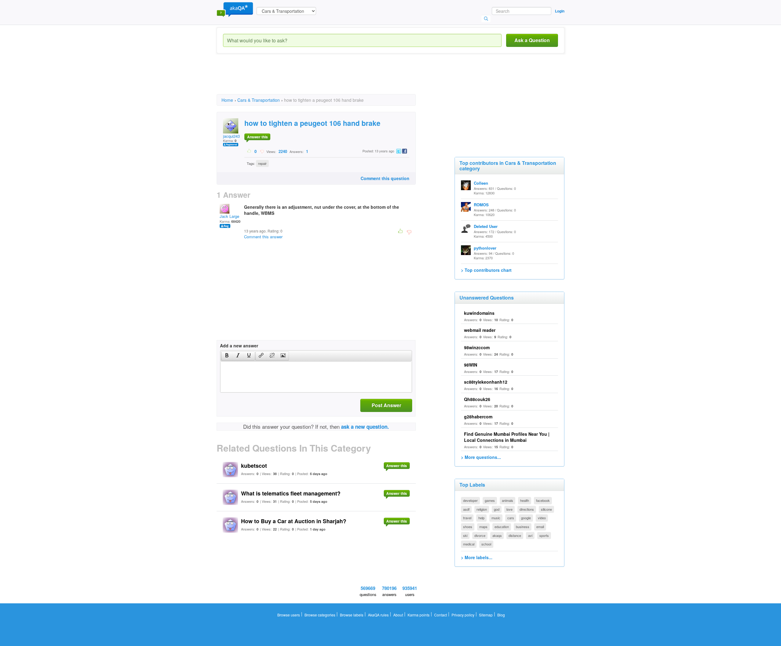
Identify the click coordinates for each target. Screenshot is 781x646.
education (502, 526)
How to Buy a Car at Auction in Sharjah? (293, 521)
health (524, 500)
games (490, 500)
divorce (479, 535)
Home (227, 100)
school (486, 543)
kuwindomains (479, 313)
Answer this (257, 137)
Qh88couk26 (477, 399)
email (540, 526)
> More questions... (481, 457)
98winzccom (477, 347)
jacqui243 (231, 136)
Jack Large (229, 216)
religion (482, 509)
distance (515, 535)
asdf (466, 509)
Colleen (481, 183)
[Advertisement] (328, 79)
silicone (546, 509)
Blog (501, 614)
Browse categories (319, 614)
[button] (226, 355)
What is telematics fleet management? (290, 493)
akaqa (497, 535)
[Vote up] (249, 151)
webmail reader (479, 330)
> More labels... (476, 557)
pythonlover (485, 248)
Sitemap (486, 614)
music (495, 517)
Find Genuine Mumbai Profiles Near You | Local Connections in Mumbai (506, 437)
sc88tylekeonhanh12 (485, 382)
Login (559, 11)
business (522, 526)
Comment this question (385, 178)
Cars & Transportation (258, 100)
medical (468, 543)
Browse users (288, 614)
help (481, 517)
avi (530, 535)
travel (467, 517)
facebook (543, 500)
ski (465, 535)
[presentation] (226, 356)
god (496, 509)
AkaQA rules (378, 614)
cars (510, 517)
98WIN (470, 365)
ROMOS (481, 205)
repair (262, 163)
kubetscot (254, 466)
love (509, 509)
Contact (440, 614)
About (398, 614)
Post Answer (386, 405)
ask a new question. (365, 426)
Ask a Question (532, 40)
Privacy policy (463, 614)
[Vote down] (262, 151)
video (542, 517)
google (526, 517)
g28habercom (478, 417)
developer (470, 500)
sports (544, 535)
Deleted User (486, 226)
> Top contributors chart (486, 270)
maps (483, 526)
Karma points (419, 614)
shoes (467, 526)
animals (507, 500)
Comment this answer (263, 237)
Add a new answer (239, 346)
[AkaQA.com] (235, 9)
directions (527, 509)
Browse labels (351, 614)
